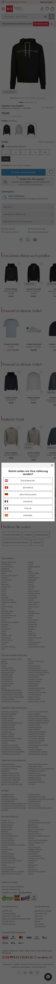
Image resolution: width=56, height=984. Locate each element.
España (28, 515)
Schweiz (28, 488)
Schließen (52, 465)
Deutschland (28, 494)
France (27, 501)
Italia (28, 508)
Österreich (28, 481)
